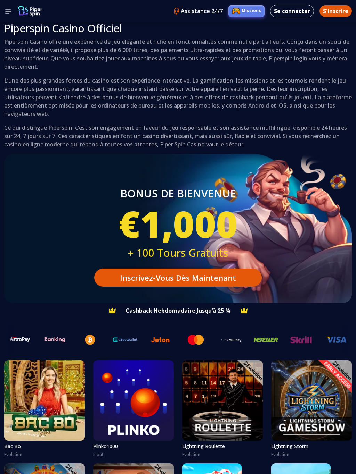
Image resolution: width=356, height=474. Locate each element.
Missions (251, 11)
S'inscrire (335, 11)
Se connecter (292, 11)
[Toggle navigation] (8, 11)
